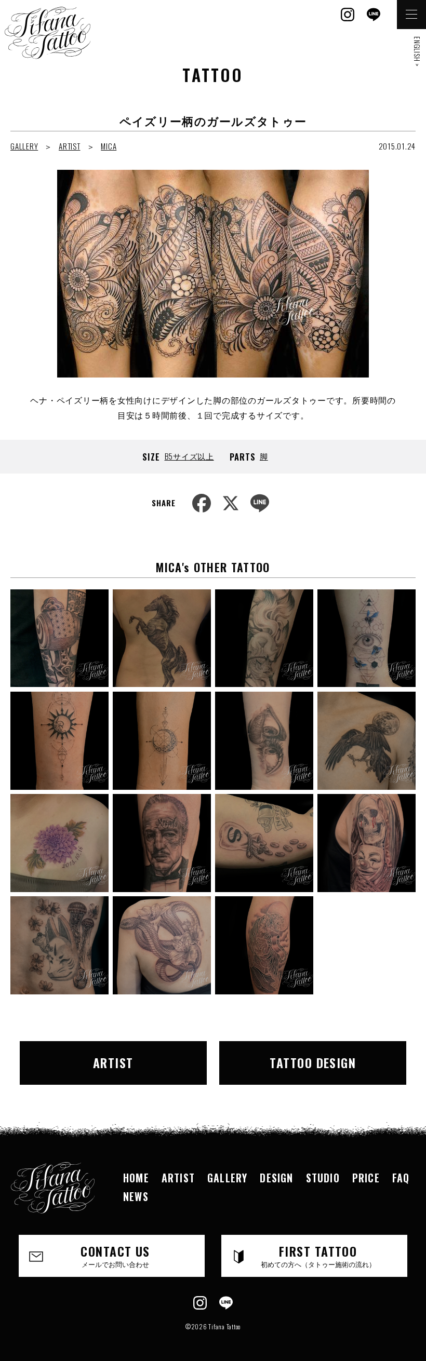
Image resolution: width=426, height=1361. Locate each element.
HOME (136, 1177)
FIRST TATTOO (318, 1255)
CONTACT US (115, 1255)
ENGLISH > (417, 51)
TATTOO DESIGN (313, 1062)
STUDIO (323, 1177)
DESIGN (276, 1177)
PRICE (366, 1177)
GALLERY (24, 146)
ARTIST (70, 146)
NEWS (136, 1196)
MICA (108, 146)
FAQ (401, 1177)
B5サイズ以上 (189, 456)
